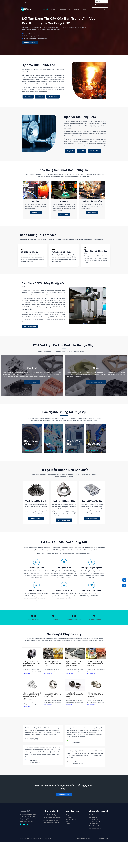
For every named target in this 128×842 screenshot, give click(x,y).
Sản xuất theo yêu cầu (92, 501)
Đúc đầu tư (92, 815)
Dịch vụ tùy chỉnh (36, 590)
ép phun (35, 201)
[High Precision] (64, 585)
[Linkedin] (27, 824)
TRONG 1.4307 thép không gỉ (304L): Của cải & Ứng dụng (53, 694)
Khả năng (52, 9)
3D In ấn (64, 201)
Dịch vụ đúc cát (93, 817)
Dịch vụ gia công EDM (95, 828)
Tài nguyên (76, 9)
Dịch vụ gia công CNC (94, 821)
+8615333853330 (53, 820)
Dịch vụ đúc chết (93, 819)
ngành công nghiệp (64, 9)
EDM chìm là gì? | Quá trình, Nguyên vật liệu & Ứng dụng (96, 663)
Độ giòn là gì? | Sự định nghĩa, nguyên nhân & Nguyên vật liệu (74, 663)
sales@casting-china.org (28, 2)
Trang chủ (45, 9)
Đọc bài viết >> (26, 673)
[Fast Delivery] (36, 562)
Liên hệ (68, 823)
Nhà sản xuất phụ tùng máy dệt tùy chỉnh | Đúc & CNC (74, 694)
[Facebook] (20, 824)
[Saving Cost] (64, 562)
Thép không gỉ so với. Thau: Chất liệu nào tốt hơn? (52, 663)
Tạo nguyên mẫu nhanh (35, 501)
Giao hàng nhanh (36, 568)
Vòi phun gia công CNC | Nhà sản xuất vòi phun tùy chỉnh (95, 694)
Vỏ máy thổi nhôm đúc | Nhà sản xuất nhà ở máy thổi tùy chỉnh (31, 663)
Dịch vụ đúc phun (93, 823)
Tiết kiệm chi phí (64, 568)
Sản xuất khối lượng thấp (64, 501)
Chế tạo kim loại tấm (92, 201)
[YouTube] (24, 824)
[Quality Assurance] (91, 585)
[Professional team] (91, 562)
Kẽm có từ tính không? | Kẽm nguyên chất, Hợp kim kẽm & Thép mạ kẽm (32, 695)
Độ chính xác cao (64, 590)
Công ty (85, 9)
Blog (67, 821)
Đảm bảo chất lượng (91, 590)
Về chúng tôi (69, 817)
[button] (56, 9)
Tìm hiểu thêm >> (29, 450)
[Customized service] (36, 585)
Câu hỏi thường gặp (71, 819)
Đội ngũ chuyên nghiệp (91, 568)
